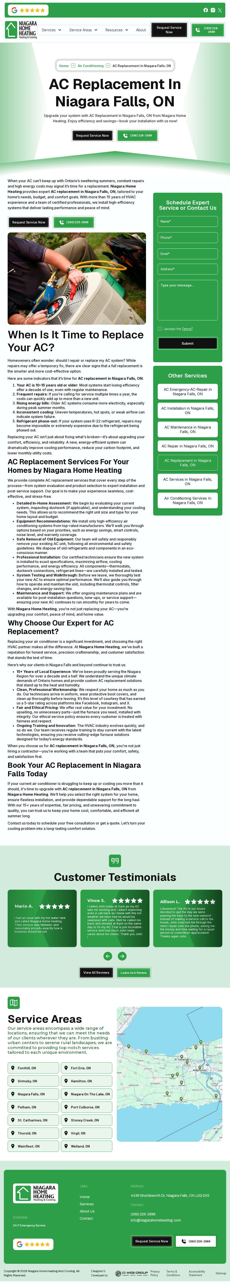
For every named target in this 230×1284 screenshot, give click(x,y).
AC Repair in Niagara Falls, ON (187, 446)
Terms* (187, 328)
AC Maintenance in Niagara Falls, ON (187, 429)
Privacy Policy (155, 1273)
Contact (86, 1218)
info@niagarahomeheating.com (156, 1220)
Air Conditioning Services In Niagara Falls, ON (187, 500)
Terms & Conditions (173, 1273)
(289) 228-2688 (143, 1214)
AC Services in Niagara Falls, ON (187, 481)
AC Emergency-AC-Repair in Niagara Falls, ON (188, 391)
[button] (52, 30)
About (141, 30)
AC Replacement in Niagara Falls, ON (187, 462)
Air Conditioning (91, 65)
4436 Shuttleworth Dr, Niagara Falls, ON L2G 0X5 (170, 1195)
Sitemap (221, 1273)
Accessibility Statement (197, 1273)
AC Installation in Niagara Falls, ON (187, 410)
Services (87, 1204)
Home (64, 65)
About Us (87, 1211)
